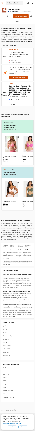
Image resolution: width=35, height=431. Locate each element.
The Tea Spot (6, 355)
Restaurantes (6, 371)
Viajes (4, 381)
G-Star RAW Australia (9, 349)
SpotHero (5, 326)
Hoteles (5, 377)
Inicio (2, 410)
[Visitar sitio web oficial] (31, 16)
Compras (5, 384)
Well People (6, 339)
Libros (4, 394)
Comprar (16, 22)
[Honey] (2, 3)
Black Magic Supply (8, 336)
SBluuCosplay (6, 345)
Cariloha (5, 342)
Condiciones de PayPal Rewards (24, 71)
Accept (23, 427)
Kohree (5, 332)
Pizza (4, 367)
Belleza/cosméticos (8, 397)
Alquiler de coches (8, 390)
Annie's (5, 329)
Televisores (6, 374)
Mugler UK (6, 352)
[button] (32, 3)
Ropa (4, 387)
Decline (12, 427)
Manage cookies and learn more (12, 423)
